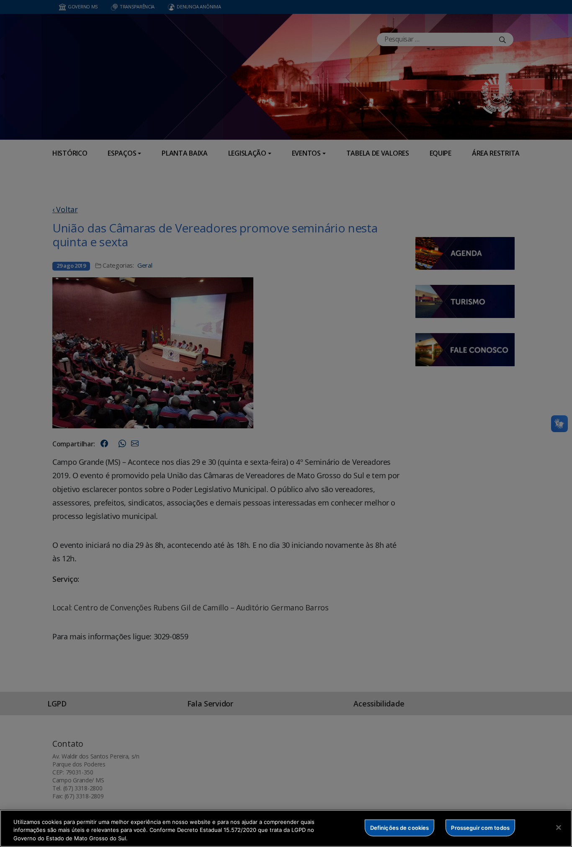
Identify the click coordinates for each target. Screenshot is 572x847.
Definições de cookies (399, 827)
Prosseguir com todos (480, 827)
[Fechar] (558, 827)
